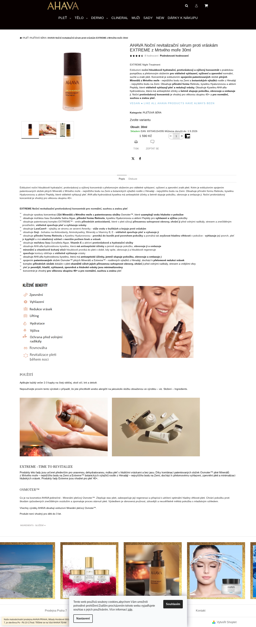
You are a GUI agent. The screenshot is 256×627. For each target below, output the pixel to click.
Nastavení (83, 618)
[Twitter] (133, 158)
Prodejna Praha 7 (56, 610)
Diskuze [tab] (132, 178)
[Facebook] (140, 158)
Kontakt (200, 610)
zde (130, 609)
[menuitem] (65, 18)
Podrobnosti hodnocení (174, 55)
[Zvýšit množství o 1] (182, 136)
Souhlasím (173, 604)
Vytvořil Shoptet (226, 622)
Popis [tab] (122, 178)
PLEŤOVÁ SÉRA (152, 112)
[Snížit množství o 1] (171, 136)
